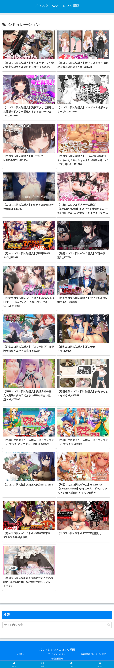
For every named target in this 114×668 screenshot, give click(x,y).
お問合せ (20, 654)
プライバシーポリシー (57, 654)
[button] (108, 624)
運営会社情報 (57, 658)
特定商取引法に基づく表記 (93, 654)
